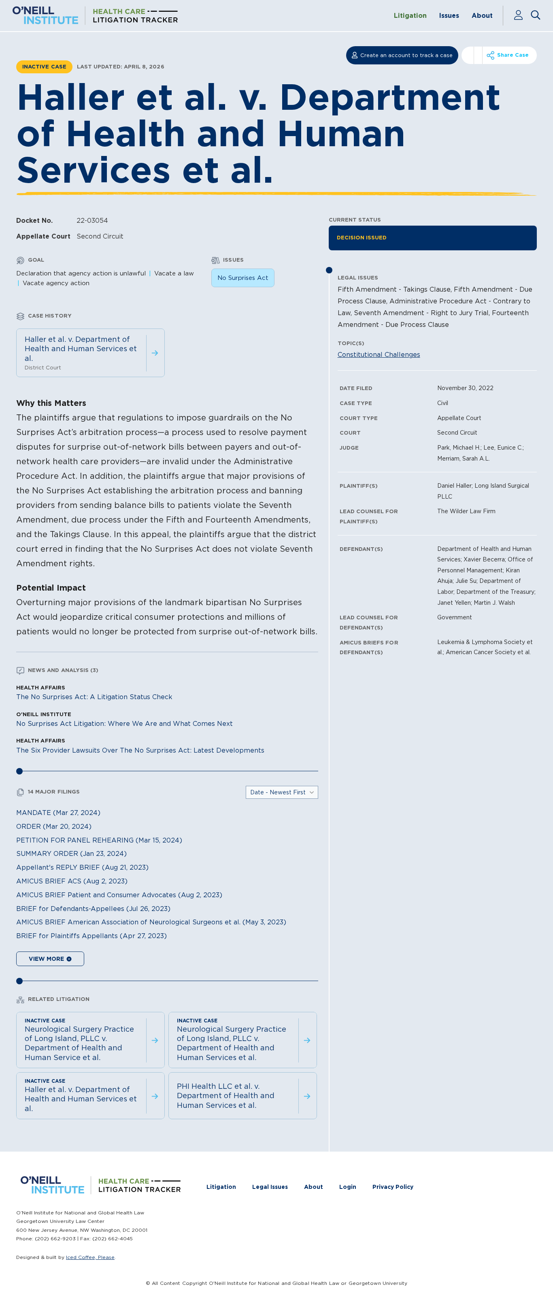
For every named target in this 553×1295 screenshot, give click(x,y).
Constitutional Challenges (379, 354)
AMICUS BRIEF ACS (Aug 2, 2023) (72, 881)
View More (47, 959)
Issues (449, 15)
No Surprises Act (242, 277)
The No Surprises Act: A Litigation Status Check (94, 696)
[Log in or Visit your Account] (522, 15)
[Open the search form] (536, 15)
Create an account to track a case (406, 55)
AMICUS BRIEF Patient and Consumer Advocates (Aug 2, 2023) (119, 894)
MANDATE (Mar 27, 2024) (58, 812)
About (482, 15)
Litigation (410, 15)
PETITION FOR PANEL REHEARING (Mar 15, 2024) (99, 840)
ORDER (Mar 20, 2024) (53, 826)
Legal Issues (270, 1187)
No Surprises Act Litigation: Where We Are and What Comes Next (124, 723)
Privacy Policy (392, 1187)
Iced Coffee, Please (90, 1257)
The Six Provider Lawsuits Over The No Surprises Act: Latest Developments (140, 750)
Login (347, 1187)
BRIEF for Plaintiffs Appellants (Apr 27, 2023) (91, 935)
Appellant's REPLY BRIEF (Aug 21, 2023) (82, 867)
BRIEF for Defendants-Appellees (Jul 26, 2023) (93, 908)
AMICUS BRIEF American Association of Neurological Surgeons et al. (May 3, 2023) (151, 922)
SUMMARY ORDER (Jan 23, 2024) (71, 853)
